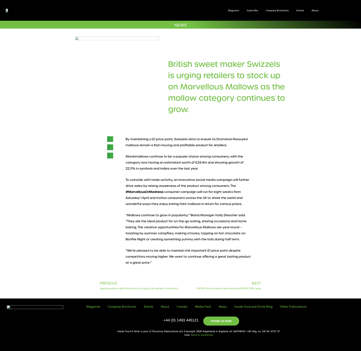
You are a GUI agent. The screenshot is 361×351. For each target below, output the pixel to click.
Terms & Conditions (202, 335)
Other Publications (293, 307)
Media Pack (203, 307)
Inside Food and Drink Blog (253, 307)
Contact (182, 307)
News (223, 307)
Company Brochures (277, 10)
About (315, 10)
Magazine (233, 10)
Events (300, 10)
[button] (330, 10)
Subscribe (252, 10)
